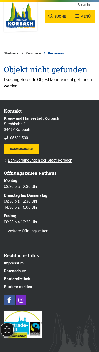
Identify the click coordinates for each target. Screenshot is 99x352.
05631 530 (16, 137)
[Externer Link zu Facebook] (9, 300)
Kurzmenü (33, 53)
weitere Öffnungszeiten (28, 231)
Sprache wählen (85, 5)
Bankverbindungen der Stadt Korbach (40, 160)
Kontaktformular (21, 149)
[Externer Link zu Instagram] (21, 300)
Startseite (11, 53)
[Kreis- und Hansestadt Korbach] (49, 128)
